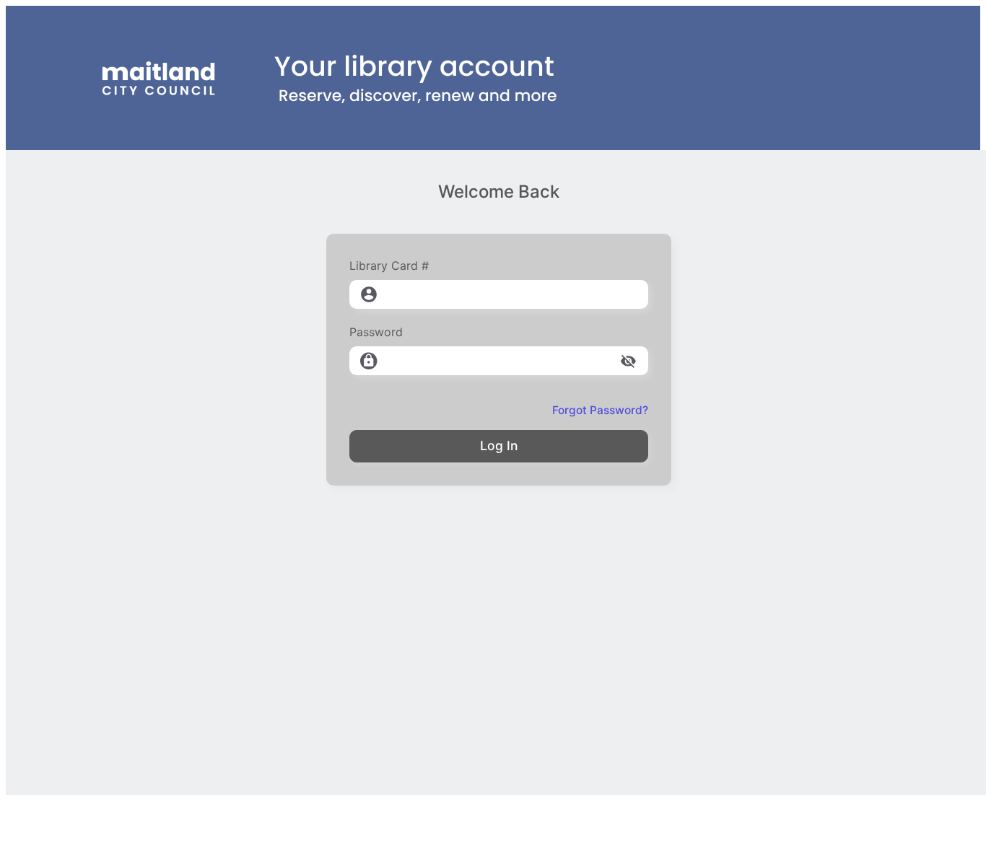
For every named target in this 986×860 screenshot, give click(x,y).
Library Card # (389, 265)
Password (376, 332)
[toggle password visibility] (628, 361)
